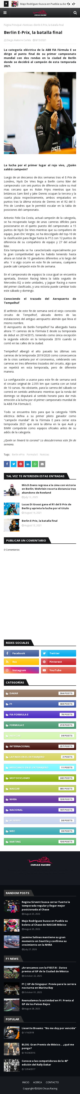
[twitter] (58, 653)
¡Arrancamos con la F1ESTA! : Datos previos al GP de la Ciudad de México (45, 969)
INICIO (25, 1082)
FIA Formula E (37, 714)
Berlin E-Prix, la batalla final (39, 520)
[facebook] (21, 653)
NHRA (37, 799)
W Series (37, 820)
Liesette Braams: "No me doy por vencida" (49, 1028)
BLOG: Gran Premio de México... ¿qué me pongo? (48, 1046)
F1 (37, 704)
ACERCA (37, 1082)
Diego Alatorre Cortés (19, 40)
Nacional (37, 810)
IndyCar (37, 735)
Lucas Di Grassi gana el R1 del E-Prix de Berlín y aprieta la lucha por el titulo (46, 506)
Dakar (37, 693)
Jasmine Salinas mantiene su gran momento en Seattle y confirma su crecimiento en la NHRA (44, 940)
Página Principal (12, 25)
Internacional (37, 746)
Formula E (32, 454)
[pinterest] (58, 661)
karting (37, 841)
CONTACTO (52, 1082)
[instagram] (21, 670)
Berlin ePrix (18, 454)
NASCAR (37, 788)
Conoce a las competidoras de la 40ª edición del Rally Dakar (45, 1062)
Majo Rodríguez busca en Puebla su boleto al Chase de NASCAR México (45, 922)
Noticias (27, 25)
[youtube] (58, 670)
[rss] (21, 661)
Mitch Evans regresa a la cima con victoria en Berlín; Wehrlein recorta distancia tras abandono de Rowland (49, 488)
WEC (37, 831)
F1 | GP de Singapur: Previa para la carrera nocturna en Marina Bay (49, 986)
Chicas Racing (49, 1088)
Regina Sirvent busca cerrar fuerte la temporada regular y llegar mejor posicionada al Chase (46, 905)
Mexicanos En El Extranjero (37, 767)
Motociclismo (37, 778)
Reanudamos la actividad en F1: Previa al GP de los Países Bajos (48, 1002)
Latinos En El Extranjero (37, 757)
